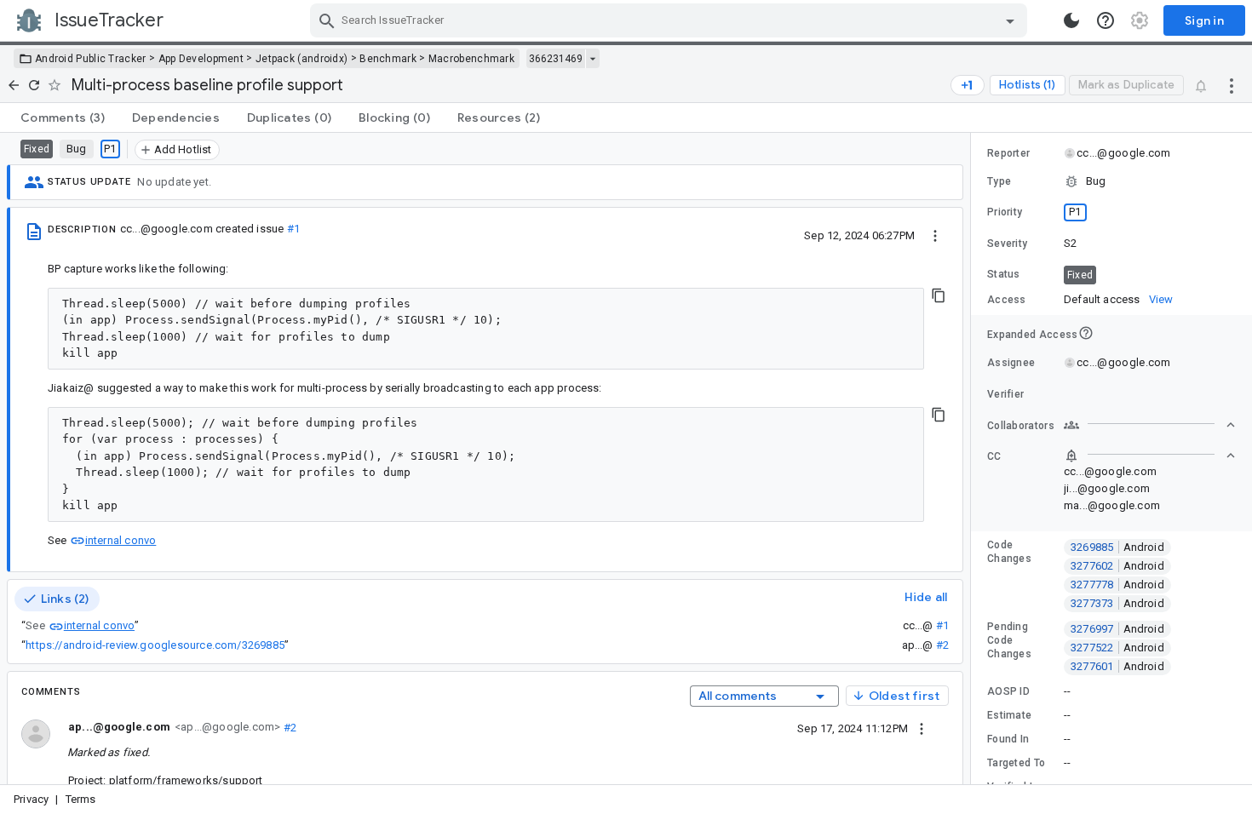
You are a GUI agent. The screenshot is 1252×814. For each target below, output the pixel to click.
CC (994, 456)
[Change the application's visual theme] (1071, 20)
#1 (293, 228)
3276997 (1117, 628)
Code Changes (1009, 552)
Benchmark (387, 59)
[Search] (327, 20)
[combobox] (671, 20)
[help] (1105, 20)
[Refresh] (34, 85)
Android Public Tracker (90, 59)
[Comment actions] (921, 728)
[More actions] (1231, 85)
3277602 (1117, 565)
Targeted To (1016, 763)
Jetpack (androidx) (301, 59)
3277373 (1117, 603)
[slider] (973, 458)
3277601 (1117, 666)
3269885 (1117, 547)
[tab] (62, 117)
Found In (1008, 739)
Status (1003, 274)
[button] (1111, 181)
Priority (1004, 212)
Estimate (1009, 715)
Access (1006, 300)
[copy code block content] (938, 295)
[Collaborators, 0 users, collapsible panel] (1150, 425)
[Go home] (13, 85)
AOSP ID (1008, 691)
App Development (201, 59)
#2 (942, 645)
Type (999, 181)
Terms (81, 799)
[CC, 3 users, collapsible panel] (1150, 455)
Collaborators (1020, 426)
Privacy (31, 799)
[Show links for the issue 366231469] (592, 58)
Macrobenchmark (471, 59)
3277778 (1117, 584)
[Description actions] (935, 235)
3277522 (1117, 647)
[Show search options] (1010, 20)
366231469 (556, 59)
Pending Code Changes (1009, 640)
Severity (1007, 243)
